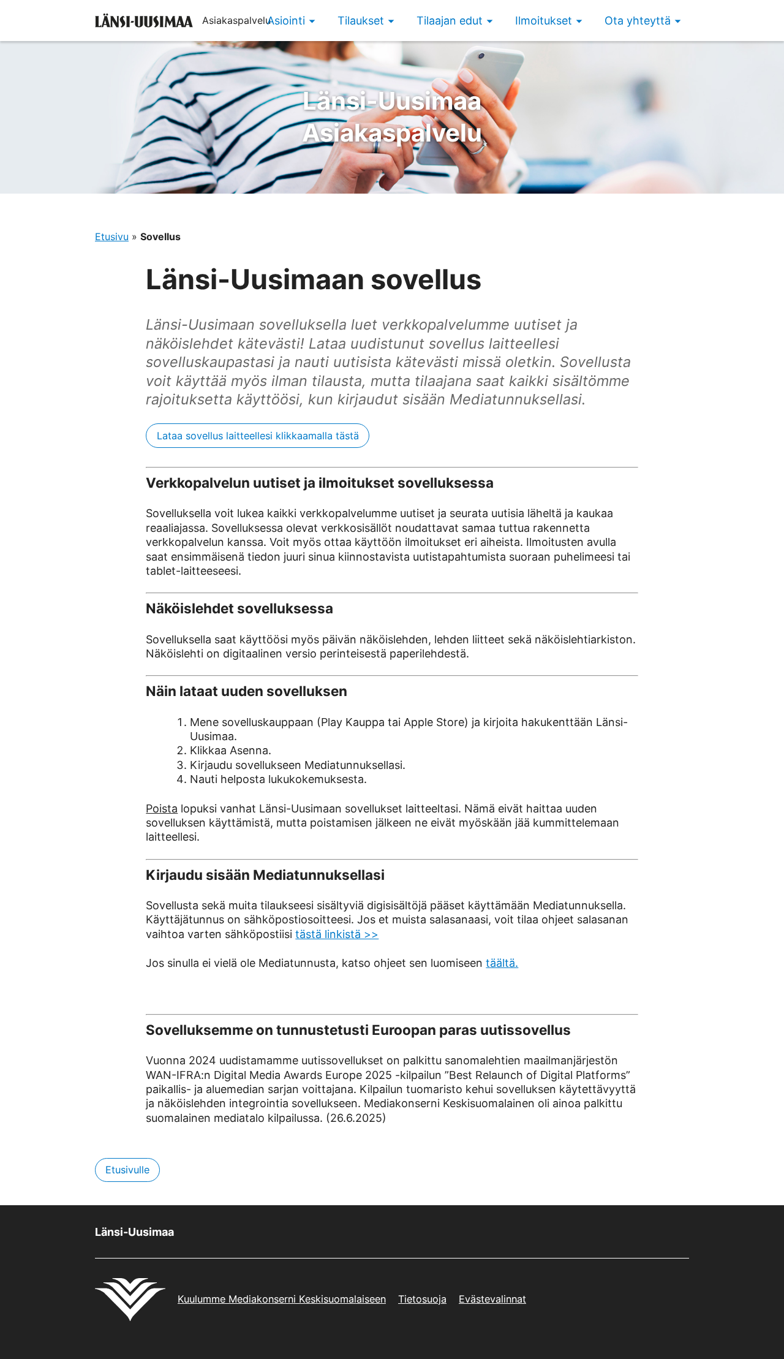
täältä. (502, 962)
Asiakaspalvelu (392, 117)
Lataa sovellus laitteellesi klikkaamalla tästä (258, 436)
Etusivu (112, 236)
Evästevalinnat (492, 1299)
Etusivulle (127, 1170)
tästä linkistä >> (337, 934)
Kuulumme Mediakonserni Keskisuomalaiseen (282, 1299)
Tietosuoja (422, 1299)
